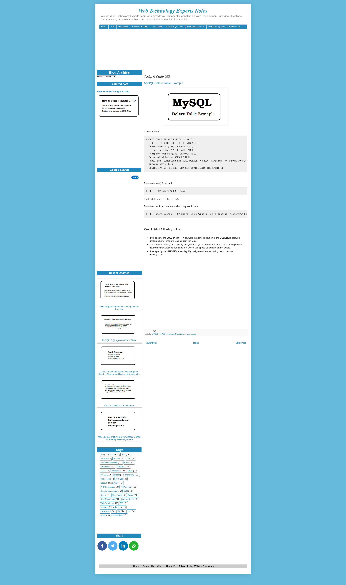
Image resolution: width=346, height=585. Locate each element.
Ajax (124, 454)
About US (171, 566)
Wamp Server (128, 499)
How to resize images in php (113, 91)
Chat (159, 566)
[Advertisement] (164, 52)
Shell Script (117, 495)
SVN (126, 491)
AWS (112, 454)
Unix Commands (108, 499)
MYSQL (155, 334)
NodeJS (104, 483)
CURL (129, 458)
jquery (118, 507)
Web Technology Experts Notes (173, 10)
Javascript (157, 27)
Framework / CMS (140, 27)
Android (117, 458)
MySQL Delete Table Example (163, 83)
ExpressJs (105, 466)
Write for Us (234, 27)
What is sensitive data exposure (119, 405)
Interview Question (174, 27)
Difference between (109, 462)
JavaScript (117, 471)
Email (127, 462)
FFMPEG (121, 466)
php (119, 511)
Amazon (104, 458)
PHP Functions (107, 487)
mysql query (190, 334)
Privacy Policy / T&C (189, 566)
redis (129, 511)
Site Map (207, 566)
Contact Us (148, 566)
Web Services (106, 503)
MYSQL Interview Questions (172, 334)
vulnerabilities (117, 515)
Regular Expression (109, 491)
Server (103, 495)
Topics (131, 495)
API (102, 454)
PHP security (127, 487)
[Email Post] (154, 331)
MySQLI (119, 479)
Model (117, 475)
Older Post (241, 343)
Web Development (216, 27)
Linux (130, 471)
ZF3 (122, 503)
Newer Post (151, 343)
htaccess (104, 507)
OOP (116, 483)
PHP (112, 27)
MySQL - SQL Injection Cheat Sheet (119, 340)
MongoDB (130, 475)
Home (104, 27)
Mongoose (105, 479)
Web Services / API (195, 27)
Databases (123, 27)
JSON (103, 471)
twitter (103, 515)
